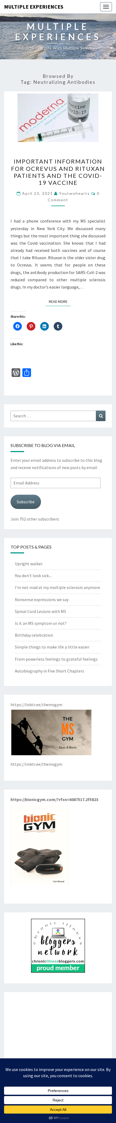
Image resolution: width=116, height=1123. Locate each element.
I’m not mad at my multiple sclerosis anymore (57, 587)
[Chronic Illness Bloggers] (58, 947)
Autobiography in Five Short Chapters (49, 671)
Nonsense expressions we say (42, 599)
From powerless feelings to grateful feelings (56, 659)
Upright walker (29, 563)
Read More (60, 301)
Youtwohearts (74, 193)
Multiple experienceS (33, 6)
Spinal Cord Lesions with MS (40, 611)
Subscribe (26, 501)
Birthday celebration (34, 635)
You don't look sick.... (33, 575)
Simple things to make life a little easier (52, 647)
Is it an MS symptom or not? (41, 623)
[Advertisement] (58, 1036)
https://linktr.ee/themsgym (36, 764)
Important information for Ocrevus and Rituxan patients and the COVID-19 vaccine (58, 172)
